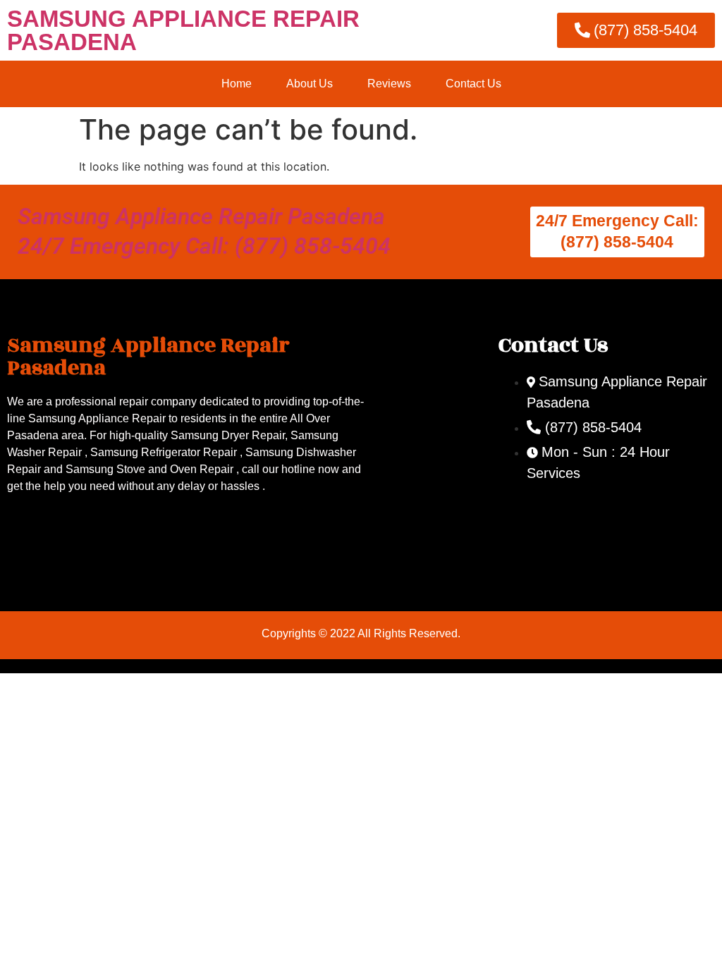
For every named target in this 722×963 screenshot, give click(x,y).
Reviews (389, 84)
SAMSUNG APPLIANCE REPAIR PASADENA (183, 30)
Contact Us (473, 84)
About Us (309, 84)
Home (236, 84)
